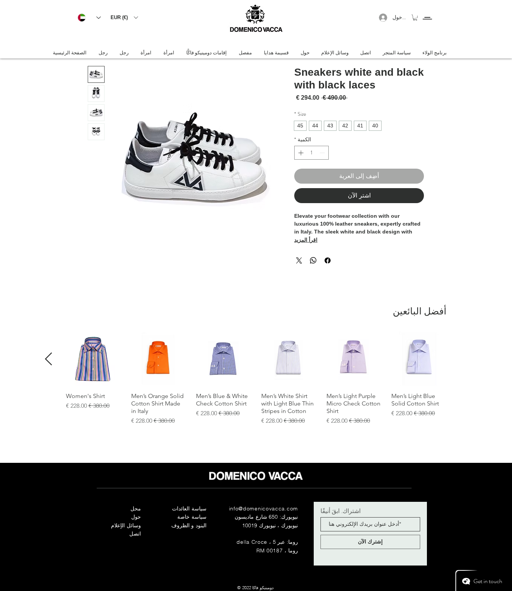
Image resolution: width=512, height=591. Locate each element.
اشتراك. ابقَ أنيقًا (340, 511)
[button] (124, 17)
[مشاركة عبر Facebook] (327, 260)
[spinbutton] (311, 152)
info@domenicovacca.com (263, 508)
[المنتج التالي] (48, 359)
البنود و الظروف (189, 525)
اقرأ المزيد (305, 240)
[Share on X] (299, 260)
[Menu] (427, 11)
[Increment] (300, 152)
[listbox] (124, 17)
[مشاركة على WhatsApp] (313, 260)
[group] (256, 378)
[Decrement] (323, 152)
